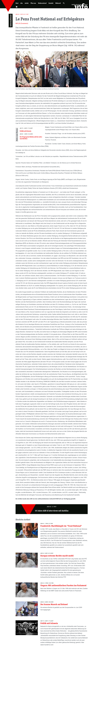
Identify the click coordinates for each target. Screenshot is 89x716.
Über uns (33, 3)
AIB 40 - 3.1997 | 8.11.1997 (22, 14)
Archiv (27, 3)
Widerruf (58, 3)
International (10, 21)
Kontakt (51, 3)
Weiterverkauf (42, 3)
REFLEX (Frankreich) (22, 23)
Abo (21, 3)
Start (17, 3)
